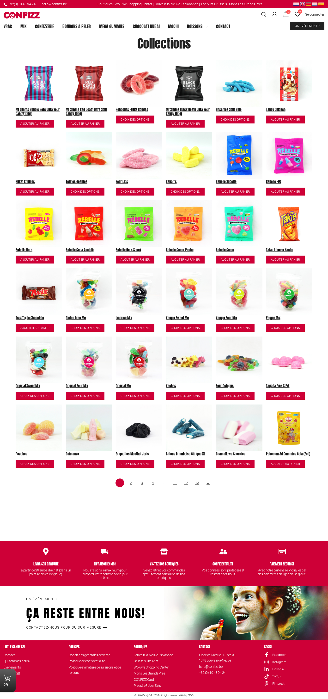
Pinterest (278, 683)
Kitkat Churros (25, 182)
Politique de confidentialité (87, 661)
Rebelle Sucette (226, 182)
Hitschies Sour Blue (229, 110)
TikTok (276, 676)
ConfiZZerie (44, 26)
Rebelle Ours (24, 250)
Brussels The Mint (146, 661)
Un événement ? (307, 26)
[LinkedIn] (266, 669)
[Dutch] (296, 4)
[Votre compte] (274, 14)
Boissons (194, 26)
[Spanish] (321, 4)
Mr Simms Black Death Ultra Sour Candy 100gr (188, 112)
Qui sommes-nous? (17, 661)
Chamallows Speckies (230, 454)
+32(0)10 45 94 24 (22, 4)
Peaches (21, 454)
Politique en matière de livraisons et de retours (95, 669)
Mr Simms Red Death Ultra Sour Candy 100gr (86, 112)
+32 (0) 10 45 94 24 (212, 672)
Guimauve (72, 454)
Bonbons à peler (76, 26)
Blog (7, 679)
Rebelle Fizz (273, 182)
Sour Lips (122, 182)
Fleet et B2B (12, 673)
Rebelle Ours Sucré (128, 250)
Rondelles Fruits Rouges (132, 110)
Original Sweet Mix (28, 386)
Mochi (173, 26)
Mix (23, 26)
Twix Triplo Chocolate (30, 318)
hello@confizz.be (54, 4)
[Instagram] (266, 662)
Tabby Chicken (275, 110)
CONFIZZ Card (144, 679)
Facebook (279, 654)
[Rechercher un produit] (264, 15)
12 (186, 483)
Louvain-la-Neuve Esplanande (176, 4)
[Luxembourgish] (315, 4)
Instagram (279, 662)
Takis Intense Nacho (279, 250)
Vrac (8, 26)
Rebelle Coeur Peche (180, 250)
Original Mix (123, 386)
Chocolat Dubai (146, 26)
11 (175, 483)
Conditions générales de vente (89, 655)
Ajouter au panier (34, 123)
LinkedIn (278, 669)
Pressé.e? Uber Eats (147, 685)
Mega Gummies (111, 26)
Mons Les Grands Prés (245, 4)
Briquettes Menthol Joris (132, 454)
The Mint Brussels (213, 4)
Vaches (171, 386)
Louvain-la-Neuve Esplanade (153, 655)
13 (197, 483)
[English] (302, 4)
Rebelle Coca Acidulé (80, 250)
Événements (12, 667)
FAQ (6, 685)
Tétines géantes (76, 182)
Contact (223, 26)
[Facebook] (266, 654)
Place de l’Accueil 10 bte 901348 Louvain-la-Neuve (217, 657)
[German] (309, 4)
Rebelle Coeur (225, 250)
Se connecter (314, 14)
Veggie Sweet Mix (177, 318)
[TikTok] (266, 676)
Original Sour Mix (77, 386)
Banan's (171, 182)
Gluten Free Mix (76, 318)
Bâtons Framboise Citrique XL (185, 454)
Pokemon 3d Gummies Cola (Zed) (288, 454)
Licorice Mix (124, 318)
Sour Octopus (225, 386)
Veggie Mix (273, 318)
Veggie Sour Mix (226, 318)
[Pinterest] (266, 683)
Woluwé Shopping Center (133, 4)
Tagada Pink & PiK (278, 386)
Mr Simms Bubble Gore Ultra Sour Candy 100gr (38, 112)
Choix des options (135, 119)
